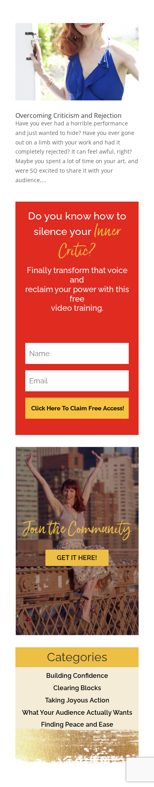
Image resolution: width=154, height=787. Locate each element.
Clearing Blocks (77, 688)
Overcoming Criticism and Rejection (68, 115)
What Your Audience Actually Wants (77, 712)
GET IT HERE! (77, 558)
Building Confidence (77, 675)
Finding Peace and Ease (77, 724)
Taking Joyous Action (77, 700)
